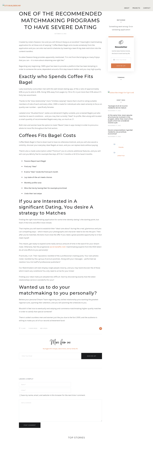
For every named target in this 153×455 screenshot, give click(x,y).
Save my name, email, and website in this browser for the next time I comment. (53, 395)
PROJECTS (136, 8)
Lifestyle (121, 155)
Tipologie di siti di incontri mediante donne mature (118, 107)
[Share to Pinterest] (100, 328)
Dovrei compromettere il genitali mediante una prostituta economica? (120, 132)
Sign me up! (91, 356)
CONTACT (146, 8)
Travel (121, 147)
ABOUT (126, 8)
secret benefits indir (58, 247)
